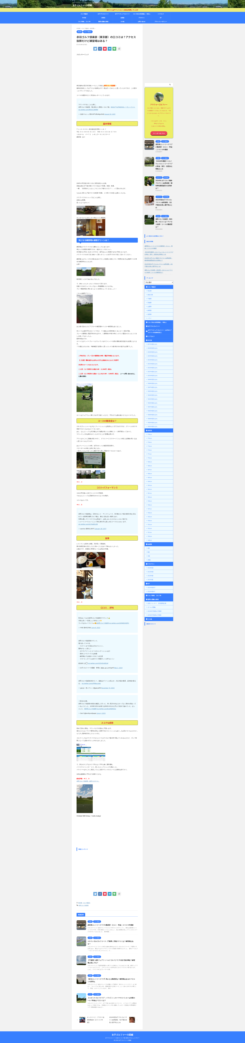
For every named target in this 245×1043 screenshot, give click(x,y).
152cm (149, 528)
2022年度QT (151, 591)
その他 (122, 21)
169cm (149, 462)
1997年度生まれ (152, 387)
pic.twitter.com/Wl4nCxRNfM (88, 110)
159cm (149, 501)
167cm (149, 469)
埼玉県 (149, 291)
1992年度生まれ (152, 403)
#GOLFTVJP (115, 107)
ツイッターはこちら (159, 133)
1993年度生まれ (152, 399)
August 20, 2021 (110, 114)
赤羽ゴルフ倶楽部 (84, 905)
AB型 (149, 560)
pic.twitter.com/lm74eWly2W (88, 524)
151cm (149, 532)
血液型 (122, 17)
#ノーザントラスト (129, 107)
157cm (149, 509)
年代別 (84, 17)
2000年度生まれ (152, 375)
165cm (149, 477)
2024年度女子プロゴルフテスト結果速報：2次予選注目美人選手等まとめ (159, 265)
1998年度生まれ (152, 383)
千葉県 (149, 298)
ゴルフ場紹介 (84, 14)
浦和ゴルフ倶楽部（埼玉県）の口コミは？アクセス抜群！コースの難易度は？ (159, 271)
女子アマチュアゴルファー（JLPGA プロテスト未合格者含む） (122, 14)
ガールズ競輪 (151, 607)
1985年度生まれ (152, 422)
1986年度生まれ (152, 418)
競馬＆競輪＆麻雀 (103, 21)
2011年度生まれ (152, 344)
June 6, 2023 (95, 628)
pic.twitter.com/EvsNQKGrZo (106, 709)
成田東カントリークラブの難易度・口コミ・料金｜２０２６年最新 (111, 925)
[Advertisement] (107, 69)
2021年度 (150, 579)
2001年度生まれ (152, 371)
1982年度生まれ (152, 426)
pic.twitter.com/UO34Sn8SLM (98, 663)
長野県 (149, 314)
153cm (149, 524)
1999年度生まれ (152, 379)
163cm (149, 485)
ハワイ (149, 318)
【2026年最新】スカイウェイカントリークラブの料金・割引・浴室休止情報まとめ (159, 253)
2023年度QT (151, 587)
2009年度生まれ (152, 348)
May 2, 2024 (118, 668)
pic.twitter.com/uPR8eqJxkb (91, 683)
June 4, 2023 (101, 713)
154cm (149, 520)
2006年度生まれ (152, 352)
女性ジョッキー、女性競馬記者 (156, 603)
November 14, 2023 (108, 688)
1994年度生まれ (152, 395)
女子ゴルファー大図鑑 (82, 5)
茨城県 (149, 302)
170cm (149, 458)
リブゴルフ (161, 14)
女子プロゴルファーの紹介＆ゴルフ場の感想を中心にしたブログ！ (122, 1038)
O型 (148, 556)
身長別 (103, 17)
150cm (149, 536)
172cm (149, 450)
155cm (149, 516)
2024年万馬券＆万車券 (154, 611)
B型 (148, 552)
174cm (149, 442)
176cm (149, 434)
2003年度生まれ (152, 364)
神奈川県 (150, 295)
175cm (149, 438)
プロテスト (141, 17)
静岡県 (149, 310)
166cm (149, 473)
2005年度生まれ (152, 356)
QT (161, 17)
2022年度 (150, 575)
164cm (149, 481)
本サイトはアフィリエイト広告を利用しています (122, 10)
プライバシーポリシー (161, 21)
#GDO (121, 107)
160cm (149, 497)
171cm (149, 454)
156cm (149, 513)
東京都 (80, 903)
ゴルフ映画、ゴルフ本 (84, 21)
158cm (149, 505)
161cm (149, 493)
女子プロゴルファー (103, 14)
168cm (149, 466)
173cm (149, 446)
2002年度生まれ (152, 367)
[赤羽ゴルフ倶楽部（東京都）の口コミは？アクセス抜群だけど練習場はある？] (109, 49)
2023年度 (150, 572)
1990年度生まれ (152, 411)
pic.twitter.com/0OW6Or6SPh (119, 623)
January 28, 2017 (100, 529)
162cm (149, 489)
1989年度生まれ (152, 414)
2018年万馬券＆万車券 (154, 615)
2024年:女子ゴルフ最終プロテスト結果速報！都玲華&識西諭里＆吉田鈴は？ (158, 259)
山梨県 (149, 306)
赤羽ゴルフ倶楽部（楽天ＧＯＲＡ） (88, 781)
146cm (149, 540)
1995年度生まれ (152, 391)
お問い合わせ (141, 21)
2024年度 (150, 568)
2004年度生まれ (152, 360)
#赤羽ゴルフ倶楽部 (102, 623)
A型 (148, 548)
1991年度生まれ (152, 407)
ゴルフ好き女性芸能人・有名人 (141, 14)
